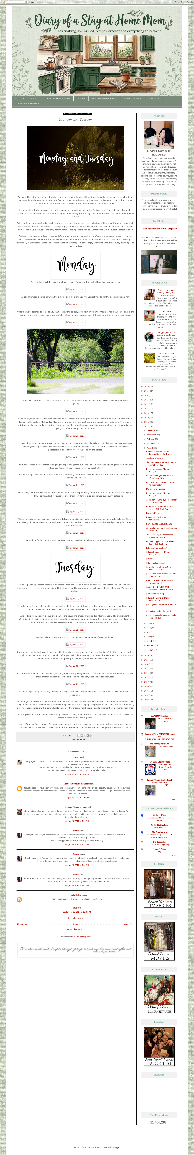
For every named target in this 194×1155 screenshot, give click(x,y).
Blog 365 (35, 98)
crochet (79, 739)
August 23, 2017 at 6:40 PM (77, 774)
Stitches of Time (160, 815)
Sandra (76, 831)
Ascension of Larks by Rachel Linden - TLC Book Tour (161, 501)
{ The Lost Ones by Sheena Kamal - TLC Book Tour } (161, 616)
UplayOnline (76, 895)
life (84, 739)
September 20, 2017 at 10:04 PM (77, 912)
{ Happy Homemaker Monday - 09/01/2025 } (167, 291)
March (150, 641)
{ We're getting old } (155, 594)
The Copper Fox (159, 842)
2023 (146, 400)
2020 (146, 413)
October (150, 439)
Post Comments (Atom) (81, 937)
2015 (146, 660)
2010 (146, 682)
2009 (146, 686)
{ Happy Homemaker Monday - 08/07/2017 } (159, 599)
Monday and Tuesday (155, 489)
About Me (20, 98)
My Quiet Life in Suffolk (160, 762)
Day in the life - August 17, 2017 (159, 524)
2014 (146, 664)
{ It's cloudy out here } (166, 354)
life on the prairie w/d (159, 744)
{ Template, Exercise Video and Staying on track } (159, 581)
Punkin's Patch (160, 849)
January (150, 650)
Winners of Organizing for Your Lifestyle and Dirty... (159, 477)
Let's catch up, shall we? (156, 548)
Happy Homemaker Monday (105, 98)
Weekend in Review (154, 458)
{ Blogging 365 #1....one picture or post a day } (166, 334)
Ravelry (75, 404)
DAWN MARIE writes (159, 716)
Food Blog (154, 98)
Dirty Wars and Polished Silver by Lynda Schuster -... (160, 483)
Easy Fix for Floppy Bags (160, 845)
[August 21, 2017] (75, 289)
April (149, 637)
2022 (146, 404)
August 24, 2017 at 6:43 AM (77, 865)
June (149, 628)
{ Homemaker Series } (155, 563)
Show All (174, 800)
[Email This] (78, 735)
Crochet (81, 98)
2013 (146, 669)
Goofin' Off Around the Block (76, 784)
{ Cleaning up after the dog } (158, 611)
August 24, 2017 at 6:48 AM (77, 885)
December (151, 430)
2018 (146, 422)
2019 (146, 417)
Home (75, 924)
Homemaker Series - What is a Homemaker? (159, 518)
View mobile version (75, 929)
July (148, 623)
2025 (146, 391)
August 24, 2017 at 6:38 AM (77, 845)
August (150, 448)
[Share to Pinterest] (90, 735)
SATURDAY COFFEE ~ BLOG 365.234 (159, 739)
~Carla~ (76, 757)
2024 (146, 395)
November (151, 435)
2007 (146, 695)
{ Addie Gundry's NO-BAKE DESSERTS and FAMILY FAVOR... (160, 588)
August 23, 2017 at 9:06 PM (77, 798)
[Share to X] (84, 735)
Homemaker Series (133, 98)
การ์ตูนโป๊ (77, 908)
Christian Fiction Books (58, 98)
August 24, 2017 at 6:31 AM (77, 821)
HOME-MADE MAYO (166, 746)
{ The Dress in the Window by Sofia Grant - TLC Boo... (161, 575)
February (151, 646)
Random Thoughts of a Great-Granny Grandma (159, 781)
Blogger (116, 1147)
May (149, 632)
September (152, 444)
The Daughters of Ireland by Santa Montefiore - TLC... (161, 463)
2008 (146, 691)
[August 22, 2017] (75, 599)
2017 (146, 426)
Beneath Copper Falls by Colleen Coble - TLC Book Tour (160, 542)
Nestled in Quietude (159, 825)
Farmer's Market (153, 513)
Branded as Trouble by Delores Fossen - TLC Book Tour (159, 507)
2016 (146, 655)
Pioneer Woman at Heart (76, 807)
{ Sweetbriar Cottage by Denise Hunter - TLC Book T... (159, 568)
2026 (146, 387)
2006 (146, 700)
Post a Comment (75, 918)
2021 (146, 409)
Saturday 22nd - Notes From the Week (165, 767)
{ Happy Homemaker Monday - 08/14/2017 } (159, 553)
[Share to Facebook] (87, 735)
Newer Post (22, 924)
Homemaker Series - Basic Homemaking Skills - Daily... (159, 453)
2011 (146, 678)
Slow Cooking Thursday (27, 104)
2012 (146, 673)
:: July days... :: (160, 828)
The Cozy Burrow (159, 832)
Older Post (129, 924)
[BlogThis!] (81, 735)
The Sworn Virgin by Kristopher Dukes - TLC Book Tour (159, 536)
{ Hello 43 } (151, 559)
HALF (166, 785)
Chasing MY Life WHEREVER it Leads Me (159, 735)
